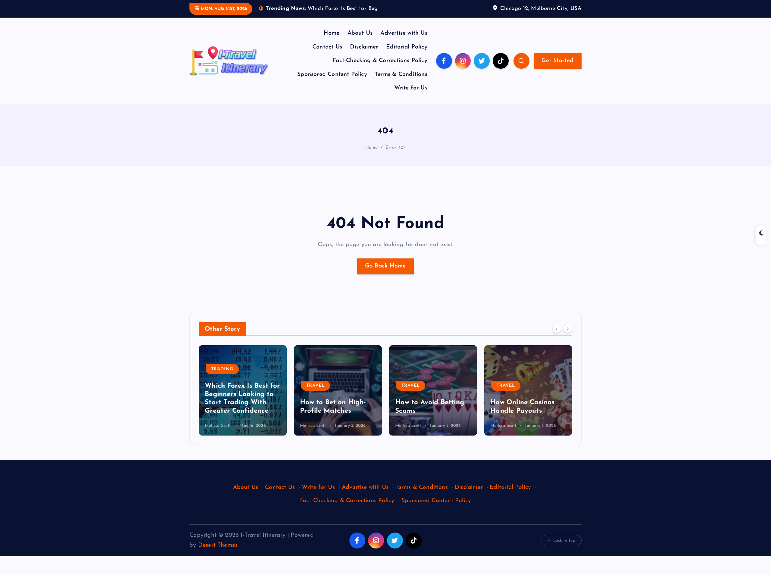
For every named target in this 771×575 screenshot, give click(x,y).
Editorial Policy (406, 47)
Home (331, 33)
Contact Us (327, 47)
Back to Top (564, 540)
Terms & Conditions (401, 74)
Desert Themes (218, 545)
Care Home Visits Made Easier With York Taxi (528, 402)
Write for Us (410, 88)
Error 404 (396, 147)
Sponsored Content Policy (332, 74)
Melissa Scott (218, 425)
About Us (360, 33)
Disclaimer (364, 47)
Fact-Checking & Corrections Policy (380, 61)
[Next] (567, 328)
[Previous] (556, 328)
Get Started (557, 61)
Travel (220, 385)
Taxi (502, 377)
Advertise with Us (403, 33)
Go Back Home (385, 266)
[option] (243, 390)
